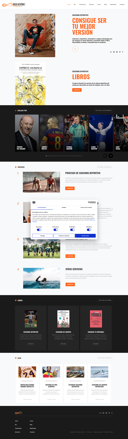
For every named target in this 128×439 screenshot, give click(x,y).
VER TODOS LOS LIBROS (105, 300)
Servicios (91, 4)
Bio (75, 4)
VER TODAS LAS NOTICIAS (104, 358)
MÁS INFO (30, 343)
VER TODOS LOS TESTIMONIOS (103, 110)
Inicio (69, 4)
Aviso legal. (89, 432)
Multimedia (113, 4)
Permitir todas (85, 235)
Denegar (43, 235)
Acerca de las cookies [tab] (86, 207)
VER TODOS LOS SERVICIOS (104, 167)
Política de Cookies (108, 432)
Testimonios (82, 4)
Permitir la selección (64, 235)
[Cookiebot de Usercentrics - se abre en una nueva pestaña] (89, 202)
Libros (99, 4)
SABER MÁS (77, 90)
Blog (105, 4)
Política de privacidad (98, 432)
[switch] (56, 230)
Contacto (122, 4)
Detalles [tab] (64, 207)
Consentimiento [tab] (42, 207)
